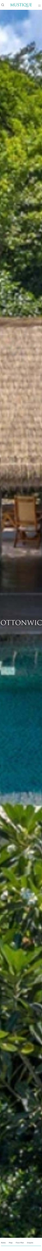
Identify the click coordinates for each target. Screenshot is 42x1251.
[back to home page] (21, 3)
